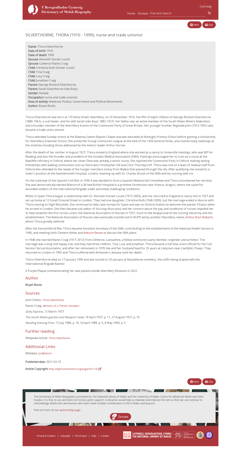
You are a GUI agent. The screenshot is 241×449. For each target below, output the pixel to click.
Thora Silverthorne (53, 300)
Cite (210, 24)
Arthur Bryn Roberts (199, 217)
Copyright (65, 435)
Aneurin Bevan (93, 233)
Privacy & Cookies (46, 435)
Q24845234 (44, 353)
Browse (143, 13)
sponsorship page (69, 410)
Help (93, 435)
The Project (81, 435)
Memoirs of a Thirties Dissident (61, 305)
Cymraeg (206, 6)
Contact (105, 435)
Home (131, 13)
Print (196, 24)
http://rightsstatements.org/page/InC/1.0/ (73, 369)
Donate (123, 417)
